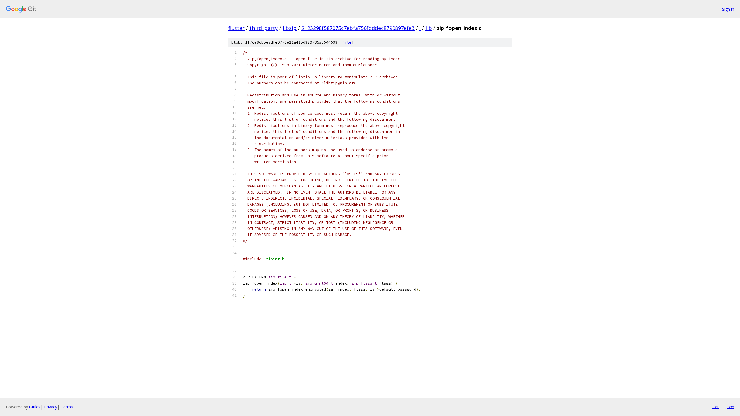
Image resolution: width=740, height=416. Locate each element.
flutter (236, 28)
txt (715, 406)
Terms (67, 407)
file (347, 42)
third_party (263, 28)
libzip (290, 28)
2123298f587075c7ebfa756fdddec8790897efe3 (358, 28)
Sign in (728, 9)
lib (429, 28)
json (729, 406)
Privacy (50, 407)
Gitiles (34, 407)
